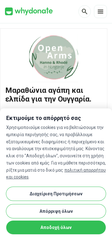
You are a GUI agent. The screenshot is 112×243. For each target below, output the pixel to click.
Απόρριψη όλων (56, 211)
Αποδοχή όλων (56, 227)
